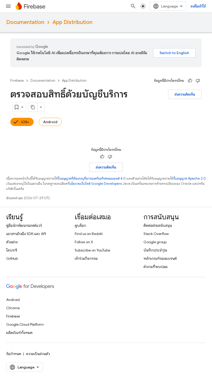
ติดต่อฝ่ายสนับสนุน (157, 225)
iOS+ (25, 122)
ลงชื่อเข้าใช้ (198, 6)
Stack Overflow (156, 233)
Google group (154, 242)
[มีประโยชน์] (190, 81)
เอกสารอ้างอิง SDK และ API (26, 233)
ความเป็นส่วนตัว (38, 354)
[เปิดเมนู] (8, 6)
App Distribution (72, 22)
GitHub (12, 258)
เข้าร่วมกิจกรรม (86, 258)
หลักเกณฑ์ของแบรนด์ (160, 258)
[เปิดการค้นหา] (133, 6)
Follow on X (84, 242)
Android (50, 122)
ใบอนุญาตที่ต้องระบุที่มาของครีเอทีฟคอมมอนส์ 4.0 (92, 178)
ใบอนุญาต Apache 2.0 (190, 178)
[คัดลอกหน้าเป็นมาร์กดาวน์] (32, 107)
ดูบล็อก (80, 225)
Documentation (25, 22)
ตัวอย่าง (12, 242)
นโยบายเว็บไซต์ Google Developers (96, 183)
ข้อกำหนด (13, 354)
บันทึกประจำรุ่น (155, 250)
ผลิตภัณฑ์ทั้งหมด (19, 332)
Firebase (17, 80)
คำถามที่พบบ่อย (155, 266)
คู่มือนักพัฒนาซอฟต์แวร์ (24, 225)
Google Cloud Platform (25, 324)
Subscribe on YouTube (92, 250)
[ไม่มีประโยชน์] (198, 81)
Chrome (13, 308)
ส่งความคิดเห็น (185, 94)
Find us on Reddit (89, 233)
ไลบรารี (11, 250)
